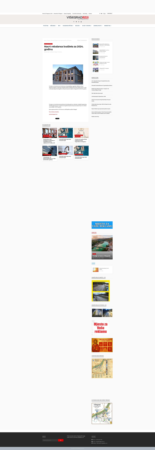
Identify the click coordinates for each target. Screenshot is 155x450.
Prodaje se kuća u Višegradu (101, 256)
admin (94, 257)
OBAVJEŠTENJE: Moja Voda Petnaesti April (65, 140)
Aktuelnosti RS (46, 135)
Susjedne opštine (68, 25)
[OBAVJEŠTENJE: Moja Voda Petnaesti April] (65, 133)
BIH (59, 25)
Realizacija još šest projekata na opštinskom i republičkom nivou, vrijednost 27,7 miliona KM (49, 141)
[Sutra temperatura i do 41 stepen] (95, 270)
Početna (45, 25)
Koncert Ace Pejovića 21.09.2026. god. (103, 57)
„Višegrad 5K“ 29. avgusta (104, 68)
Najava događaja (67, 13)
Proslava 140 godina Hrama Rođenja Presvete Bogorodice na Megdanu (81, 140)
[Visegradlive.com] (77, 18)
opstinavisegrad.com (53, 114)
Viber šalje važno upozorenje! (97, 93)
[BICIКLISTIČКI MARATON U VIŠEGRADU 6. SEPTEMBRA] (95, 46)
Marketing (85, 13)
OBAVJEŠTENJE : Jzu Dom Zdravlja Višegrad (104, 51)
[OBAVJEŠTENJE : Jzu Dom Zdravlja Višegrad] (95, 52)
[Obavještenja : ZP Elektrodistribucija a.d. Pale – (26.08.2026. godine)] (49, 151)
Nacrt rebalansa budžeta (54, 111)
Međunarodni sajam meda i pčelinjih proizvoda (104, 63)
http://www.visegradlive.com (102, 443)
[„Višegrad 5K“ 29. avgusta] (95, 70)
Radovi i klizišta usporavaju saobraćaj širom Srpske (101, 108)
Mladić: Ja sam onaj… (95, 116)
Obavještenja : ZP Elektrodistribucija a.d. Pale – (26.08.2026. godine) (49, 158)
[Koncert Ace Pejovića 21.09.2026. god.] (95, 58)
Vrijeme (90, 13)
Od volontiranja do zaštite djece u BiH (99, 96)
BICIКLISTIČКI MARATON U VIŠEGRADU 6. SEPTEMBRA (104, 45)
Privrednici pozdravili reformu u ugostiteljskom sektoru (102, 85)
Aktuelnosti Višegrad (58, 13)
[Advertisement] (11, 6)
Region (77, 25)
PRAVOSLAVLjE (78, 136)
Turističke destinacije (76, 13)
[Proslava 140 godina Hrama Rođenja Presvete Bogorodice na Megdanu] (81, 133)
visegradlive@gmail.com (100, 441)
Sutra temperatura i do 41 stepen (104, 269)
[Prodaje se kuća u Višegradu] (102, 247)
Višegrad (52, 25)
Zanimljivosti (97, 25)
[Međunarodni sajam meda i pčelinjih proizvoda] (95, 64)
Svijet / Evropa (86, 25)
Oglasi (94, 253)
